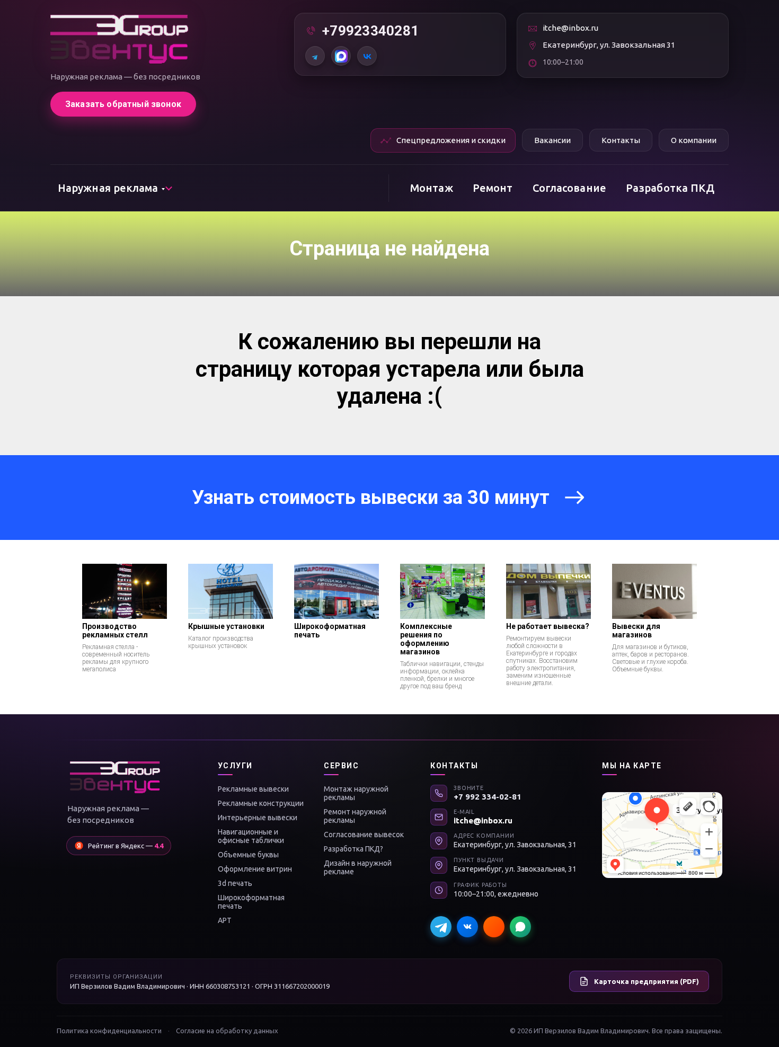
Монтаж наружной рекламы (356, 793)
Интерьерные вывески (257, 817)
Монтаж (431, 188)
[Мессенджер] (341, 56)
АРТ (225, 920)
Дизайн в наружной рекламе (358, 867)
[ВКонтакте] (367, 56)
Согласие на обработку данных (227, 1030)
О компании (693, 140)
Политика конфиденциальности (109, 1030)
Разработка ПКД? (353, 849)
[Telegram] (315, 56)
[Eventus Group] (119, 39)
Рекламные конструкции (261, 803)
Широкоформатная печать (251, 901)
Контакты (620, 140)
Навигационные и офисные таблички (251, 836)
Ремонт (493, 188)
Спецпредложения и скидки (451, 140)
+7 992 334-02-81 (487, 796)
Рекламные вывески (253, 789)
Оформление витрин (255, 869)
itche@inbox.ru (570, 27)
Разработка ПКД (670, 188)
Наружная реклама (108, 188)
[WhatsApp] (520, 926)
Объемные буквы (248, 854)
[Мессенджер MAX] (493, 926)
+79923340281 (370, 31)
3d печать (235, 883)
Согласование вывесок (364, 834)
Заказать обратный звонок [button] (123, 104)
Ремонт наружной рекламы (355, 816)
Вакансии (552, 140)
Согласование (569, 188)
